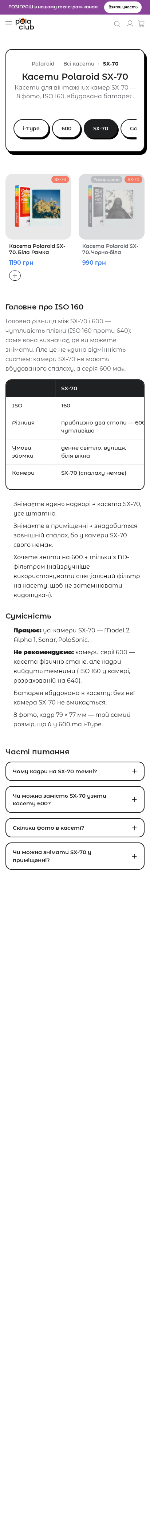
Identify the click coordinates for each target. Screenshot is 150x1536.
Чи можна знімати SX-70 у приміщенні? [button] (52, 856)
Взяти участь (122, 7)
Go (133, 128)
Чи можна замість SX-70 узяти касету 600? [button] (59, 799)
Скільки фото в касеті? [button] (48, 827)
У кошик (15, 276)
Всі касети (78, 63)
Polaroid (43, 63)
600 (66, 128)
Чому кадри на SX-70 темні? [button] (55, 771)
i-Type (31, 128)
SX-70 (100, 128)
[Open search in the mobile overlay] (117, 23)
